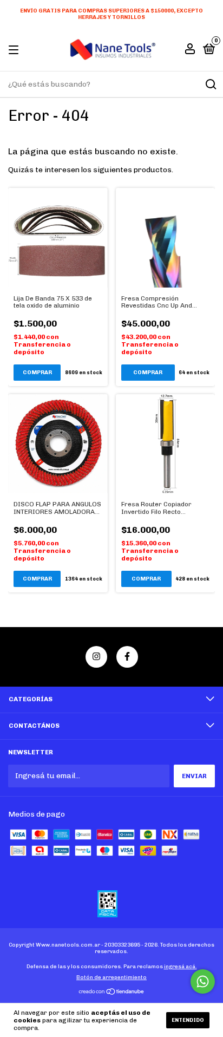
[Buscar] (210, 84)
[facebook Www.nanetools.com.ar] (127, 657)
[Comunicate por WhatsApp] (203, 981)
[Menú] (15, 50)
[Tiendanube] (112, 992)
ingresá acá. (180, 966)
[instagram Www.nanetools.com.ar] (96, 657)
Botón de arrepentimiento (111, 977)
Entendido (188, 1020)
